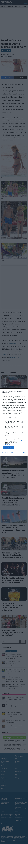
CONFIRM (8, 447)
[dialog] (14, 422)
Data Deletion (5, 452)
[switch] (22, 422)
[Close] (25, 391)
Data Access (14, 452)
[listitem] (14, 418)
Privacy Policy (22, 452)
